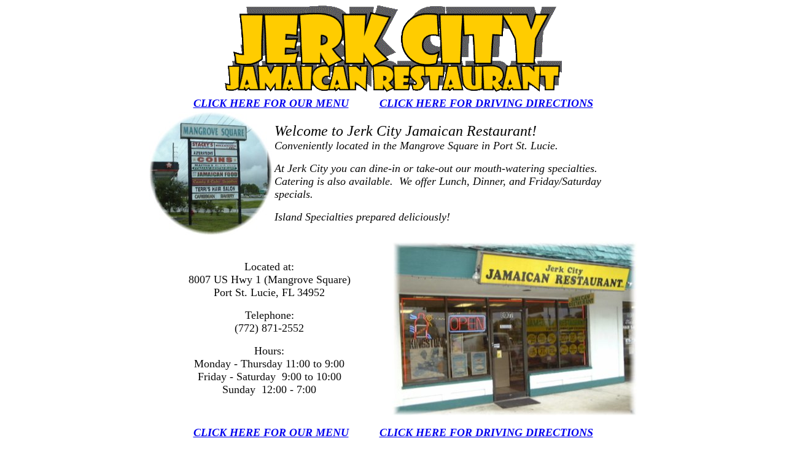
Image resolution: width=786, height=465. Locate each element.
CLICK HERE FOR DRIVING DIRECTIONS (486, 103)
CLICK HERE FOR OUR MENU (271, 103)
